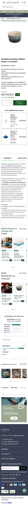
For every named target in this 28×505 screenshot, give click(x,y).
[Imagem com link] (14, 409)
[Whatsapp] (11, 475)
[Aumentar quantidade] (10, 103)
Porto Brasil (20, 11)
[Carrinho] (25, 2)
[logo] (12, 2)
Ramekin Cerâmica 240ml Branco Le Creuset (14, 117)
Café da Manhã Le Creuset (13, 18)
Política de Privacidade (21, 471)
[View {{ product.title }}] (5, 120)
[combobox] (14, 7)
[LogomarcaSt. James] (14, 388)
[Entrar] (22, 2)
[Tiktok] (17, 475)
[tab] (12, 309)
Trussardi (4, 11)
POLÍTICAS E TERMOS (8, 459)
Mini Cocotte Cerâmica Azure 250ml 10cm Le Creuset (13, 134)
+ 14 (10, 250)
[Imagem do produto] (6, 242)
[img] (6, 346)
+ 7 (22, 250)
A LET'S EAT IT (5, 454)
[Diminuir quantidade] (3, 103)
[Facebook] (19, 475)
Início (2, 18)
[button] (14, 16)
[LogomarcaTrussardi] (23, 388)
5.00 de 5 (18, 319)
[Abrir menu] (3, 2)
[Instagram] (14, 475)
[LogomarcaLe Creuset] (5, 388)
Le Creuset (12, 11)
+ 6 (10, 295)
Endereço (4, 449)
